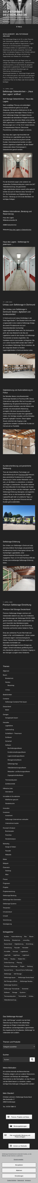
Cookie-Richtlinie (11, 1180)
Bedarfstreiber (7, 694)
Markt (7, 710)
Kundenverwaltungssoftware (17, 752)
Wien (6, 874)
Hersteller (6, 722)
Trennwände (22, 996)
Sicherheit (8, 741)
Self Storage (18, 974)
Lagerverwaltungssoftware (16, 756)
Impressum (28, 1180)
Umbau (7, 690)
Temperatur (6, 908)
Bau (25, 936)
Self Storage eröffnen (10, 981)
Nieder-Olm (21, 959)
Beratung (7, 940)
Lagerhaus (16, 955)
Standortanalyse (10, 839)
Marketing (6, 843)
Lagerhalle (7, 955)
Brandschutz (9, 678)
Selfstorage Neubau (26, 981)
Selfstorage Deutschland (26, 977)
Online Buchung (9, 962)
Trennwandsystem (11, 780)
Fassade (8, 851)
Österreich (6, 867)
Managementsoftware (14, 760)
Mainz (6, 959)
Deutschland (7, 706)
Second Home (8, 970)
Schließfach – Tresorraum (13, 733)
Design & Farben (10, 847)
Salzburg (8, 870)
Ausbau (6, 936)
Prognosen (6, 883)
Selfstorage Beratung (9, 895)
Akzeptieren (19, 1165)
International (9, 792)
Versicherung (7, 920)
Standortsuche (10, 803)
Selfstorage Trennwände (11, 989)
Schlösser (8, 737)
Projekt (22, 966)
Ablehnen (19, 1170)
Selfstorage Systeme (9, 903)
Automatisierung (16, 936)
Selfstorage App (13, 764)
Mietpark (5, 863)
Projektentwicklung (9, 891)
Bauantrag (11, 685)
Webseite (8, 854)
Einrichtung (29, 944)
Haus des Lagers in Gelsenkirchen (20, 229)
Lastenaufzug (9, 729)
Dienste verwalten (18, 1159)
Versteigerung (7, 924)
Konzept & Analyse (9, 828)
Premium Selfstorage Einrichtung (17, 604)
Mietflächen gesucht (11, 799)
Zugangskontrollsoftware (15, 775)
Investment (8, 815)
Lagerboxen (24, 951)
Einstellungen (19, 1176)
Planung (19, 962)
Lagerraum (25, 955)
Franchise (8, 835)
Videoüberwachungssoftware (17, 767)
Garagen (5, 714)
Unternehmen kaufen (12, 823)
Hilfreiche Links (8, 788)
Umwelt (5, 916)
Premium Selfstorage (10, 966)
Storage (14, 992)
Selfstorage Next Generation (12, 899)
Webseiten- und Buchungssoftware (19, 771)
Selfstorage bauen (9, 977)
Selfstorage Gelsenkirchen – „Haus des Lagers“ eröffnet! (18, 93)
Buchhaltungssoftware (15, 748)
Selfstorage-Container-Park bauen (16, 702)
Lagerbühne (9, 725)
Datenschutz (20, 1180)
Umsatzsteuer (7, 912)
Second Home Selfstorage (24, 970)
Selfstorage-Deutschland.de (15, 13)
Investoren (6, 812)
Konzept (15, 951)
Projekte (5, 887)
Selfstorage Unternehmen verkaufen (16, 819)
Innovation (6, 808)
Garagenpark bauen (11, 718)
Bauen (5, 675)
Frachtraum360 (23, 474)
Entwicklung (8, 947)
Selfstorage (7, 974)
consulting (26, 940)
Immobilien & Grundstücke (11, 796)
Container (6, 699)
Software (8, 745)
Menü (20, 27)
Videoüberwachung (10, 1000)
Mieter (5, 859)
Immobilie (7, 951)
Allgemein (6, 671)
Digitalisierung (19, 944)
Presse (5, 879)
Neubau (7, 682)
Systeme (22, 992)
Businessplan (9, 831)
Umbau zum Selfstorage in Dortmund (19, 304)
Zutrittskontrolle (10, 784)
